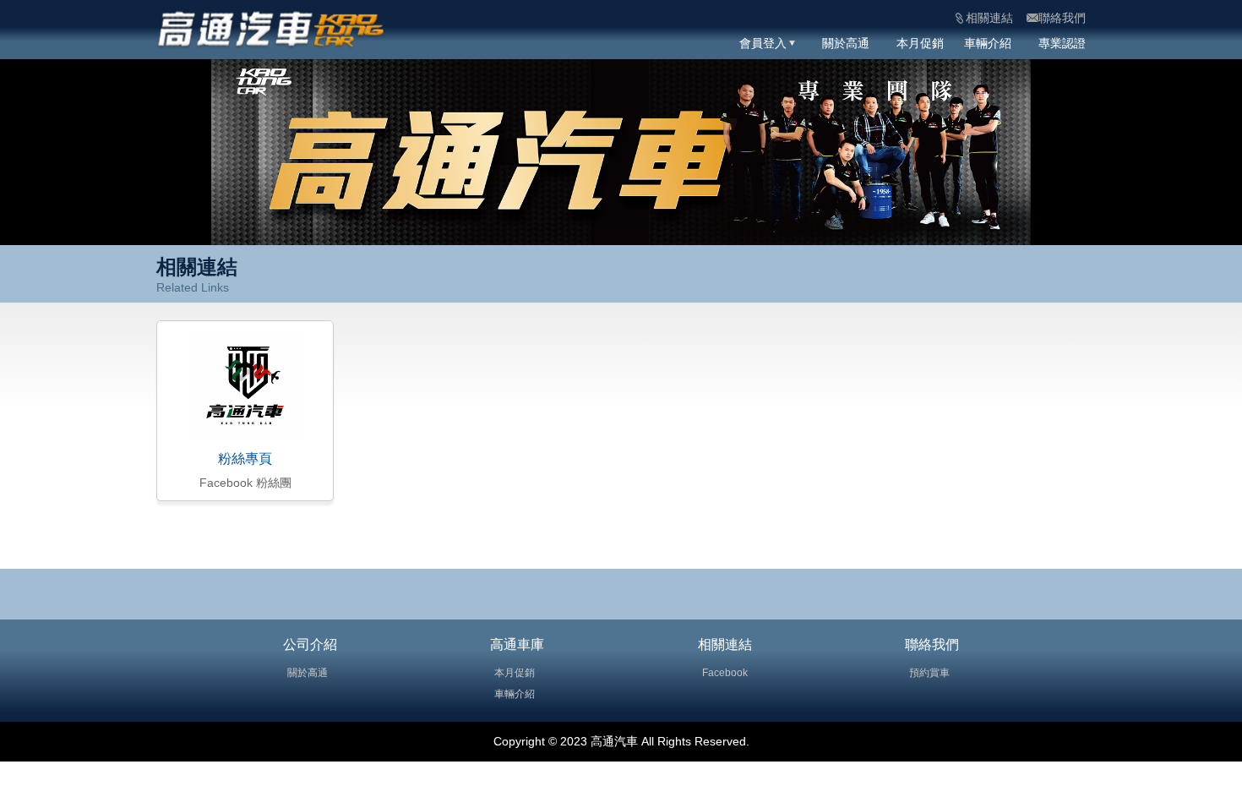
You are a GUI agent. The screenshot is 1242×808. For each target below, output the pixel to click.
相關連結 (725, 644)
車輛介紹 (987, 43)
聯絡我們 (932, 644)
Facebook (725, 673)
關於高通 (845, 43)
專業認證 (1062, 43)
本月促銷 (920, 43)
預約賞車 (929, 673)
